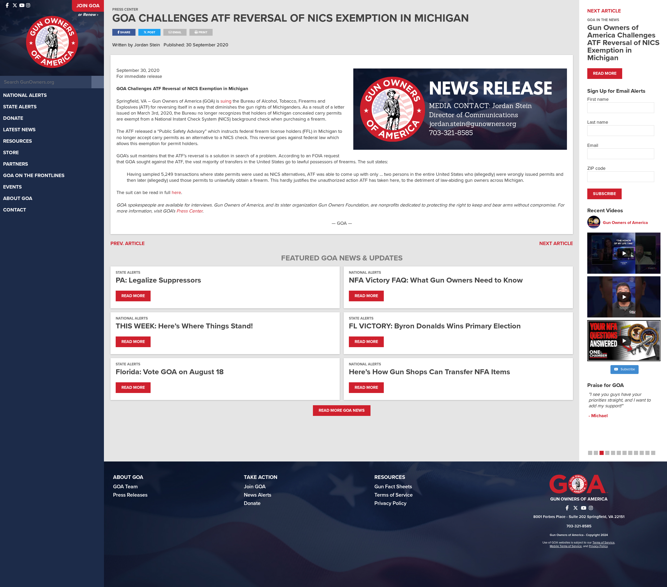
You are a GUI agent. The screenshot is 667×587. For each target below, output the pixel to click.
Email (176, 32)
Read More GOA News (342, 410)
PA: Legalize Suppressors (158, 280)
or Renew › (88, 15)
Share (124, 32)
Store (11, 152)
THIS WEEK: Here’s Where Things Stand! (184, 326)
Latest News (19, 130)
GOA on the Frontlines (33, 175)
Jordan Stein (147, 45)
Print (202, 32)
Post (151, 32)
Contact (14, 210)
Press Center (125, 9)
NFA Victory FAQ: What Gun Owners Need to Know (436, 280)
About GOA (17, 198)
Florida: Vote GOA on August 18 (170, 372)
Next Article (556, 243)
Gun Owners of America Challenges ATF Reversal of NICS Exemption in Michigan (623, 42)
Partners (15, 164)
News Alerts (257, 495)
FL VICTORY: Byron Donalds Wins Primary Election (435, 326)
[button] (590, 453)
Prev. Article (127, 243)
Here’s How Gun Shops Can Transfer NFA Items (429, 372)
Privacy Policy (390, 503)
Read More (133, 295)
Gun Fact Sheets (393, 487)
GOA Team (125, 487)
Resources (17, 141)
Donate (13, 118)
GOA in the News (603, 20)
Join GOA (88, 6)
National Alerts (25, 95)
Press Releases (130, 495)
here (176, 192)
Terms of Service (393, 495)
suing (225, 101)
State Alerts (19, 107)
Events (12, 187)
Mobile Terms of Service (566, 546)
